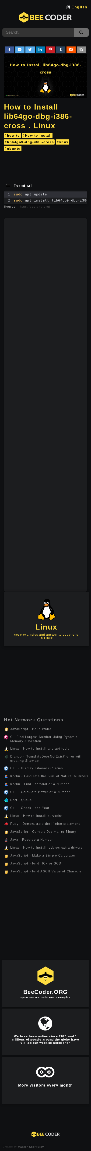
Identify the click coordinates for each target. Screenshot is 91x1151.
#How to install (37, 135)
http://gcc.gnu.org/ (35, 206)
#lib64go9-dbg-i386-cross (29, 142)
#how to (12, 135)
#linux (63, 142)
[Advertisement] (45, 165)
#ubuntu (13, 148)
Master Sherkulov (30, 1146)
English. (80, 7)
